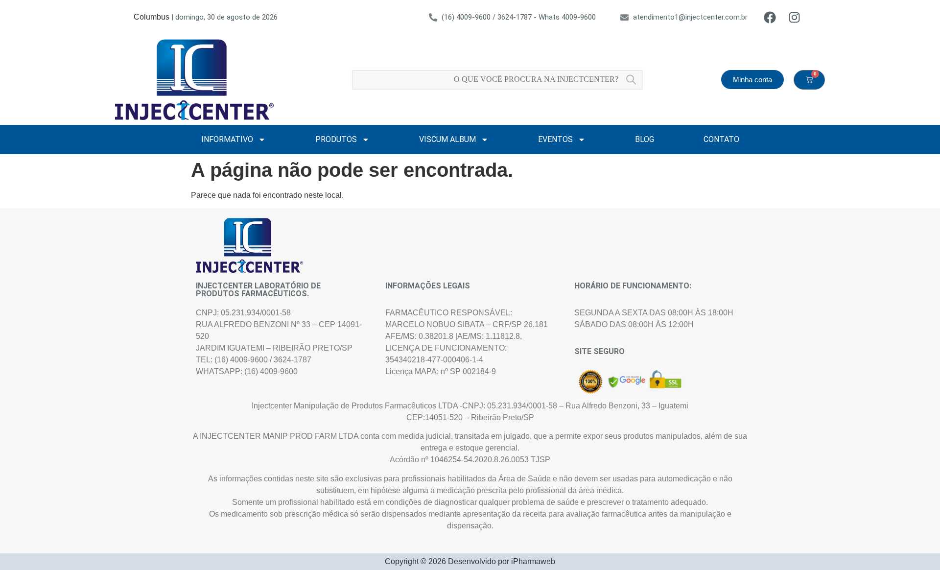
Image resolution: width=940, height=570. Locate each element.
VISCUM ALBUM (447, 139)
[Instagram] (794, 17)
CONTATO (721, 139)
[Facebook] (769, 17)
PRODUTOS (336, 139)
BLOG (644, 139)
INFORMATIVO (227, 139)
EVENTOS (555, 139)
